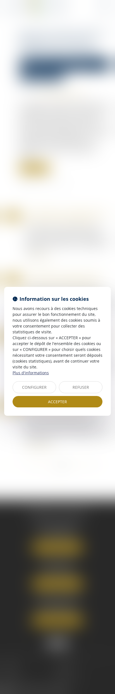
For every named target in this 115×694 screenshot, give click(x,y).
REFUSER (81, 387)
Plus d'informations (31, 372)
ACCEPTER (57, 401)
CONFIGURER (34, 387)
